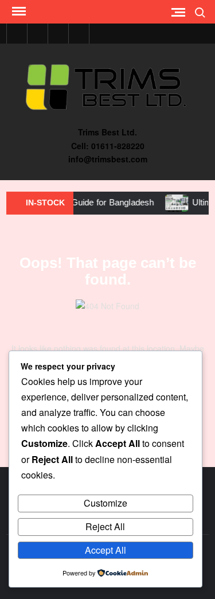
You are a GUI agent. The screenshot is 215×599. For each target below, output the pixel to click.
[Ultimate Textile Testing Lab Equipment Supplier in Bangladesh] (173, 202)
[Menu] (17, 11)
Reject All (105, 526)
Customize (105, 502)
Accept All (105, 550)
